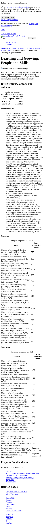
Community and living (15, 48)
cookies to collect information (18, 7)
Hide (3, 30)
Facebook (9, 515)
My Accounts (11, 42)
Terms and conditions (13, 511)
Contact (8, 500)
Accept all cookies (8, 17)
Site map (9, 508)
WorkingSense (11, 482)
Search (32, 38)
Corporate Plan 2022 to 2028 (16, 492)
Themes (10, 51)
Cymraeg (9, 44)
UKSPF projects (12, 494)
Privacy (8, 506)
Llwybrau (9, 471)
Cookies (9, 502)
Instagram (9, 517)
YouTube (9, 523)
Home (3, 48)
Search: (3, 38)
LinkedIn (9, 519)
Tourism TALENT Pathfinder (17, 475)
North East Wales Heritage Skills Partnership (22, 473)
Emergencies (10, 504)
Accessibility (10, 498)
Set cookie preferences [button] (9, 20)
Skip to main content (8, 34)
